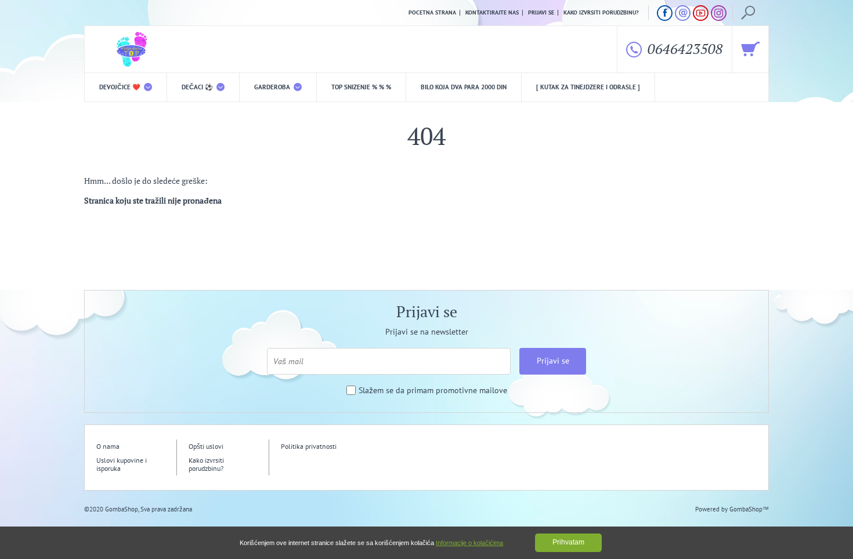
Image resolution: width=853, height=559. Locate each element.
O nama (108, 446)
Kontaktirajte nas (492, 13)
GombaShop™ (749, 509)
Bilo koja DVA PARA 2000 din (464, 87)
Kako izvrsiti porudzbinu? (601, 13)
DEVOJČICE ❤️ (120, 87)
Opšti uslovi (206, 446)
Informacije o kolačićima (469, 542)
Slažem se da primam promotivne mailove (433, 390)
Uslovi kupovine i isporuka (121, 464)
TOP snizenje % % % (361, 87)
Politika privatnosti (309, 446)
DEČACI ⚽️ (198, 87)
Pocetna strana (432, 13)
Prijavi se (541, 13)
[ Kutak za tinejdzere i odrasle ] (588, 87)
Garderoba (273, 87)
